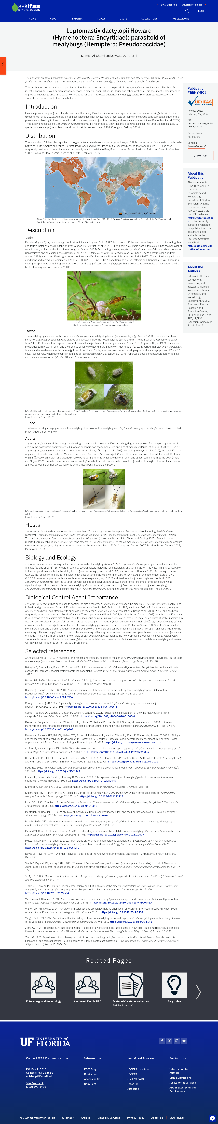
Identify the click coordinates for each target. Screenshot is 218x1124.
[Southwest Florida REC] (87, 985)
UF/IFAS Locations (138, 1069)
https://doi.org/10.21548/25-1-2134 (122, 912)
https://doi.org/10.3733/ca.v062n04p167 (49, 729)
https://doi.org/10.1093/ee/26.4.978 (131, 921)
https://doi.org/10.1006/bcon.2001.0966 (49, 697)
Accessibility (92, 1079)
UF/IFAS (132, 1074)
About (54, 18)
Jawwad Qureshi (196, 146)
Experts (77, 18)
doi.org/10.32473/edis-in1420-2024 (200, 125)
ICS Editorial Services (182, 1082)
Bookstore (90, 1074)
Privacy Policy (135, 1117)
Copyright (90, 1084)
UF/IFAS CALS (135, 1079)
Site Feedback (35, 1083)
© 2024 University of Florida (37, 1117)
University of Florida (192, 4)
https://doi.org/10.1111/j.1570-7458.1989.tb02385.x (118, 752)
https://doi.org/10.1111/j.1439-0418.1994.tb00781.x (121, 902)
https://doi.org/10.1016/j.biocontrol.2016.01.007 (115, 834)
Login (201, 10)
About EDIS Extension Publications (183, 1089)
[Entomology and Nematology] (43, 985)
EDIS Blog (90, 1069)
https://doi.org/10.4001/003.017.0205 (85, 815)
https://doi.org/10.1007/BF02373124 (101, 796)
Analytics (157, 1117)
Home (32, 18)
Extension (133, 1089)
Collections (149, 18)
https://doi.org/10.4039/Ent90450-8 (75, 806)
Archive (85, 1117)
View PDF (201, 156)
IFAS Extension (169, 4)
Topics (101, 18)
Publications (180, 18)
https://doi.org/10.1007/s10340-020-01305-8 (108, 716)
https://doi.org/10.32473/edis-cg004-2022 (133, 761)
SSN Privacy (177, 1117)
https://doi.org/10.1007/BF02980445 (94, 780)
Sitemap (67, 1117)
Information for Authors (179, 1071)
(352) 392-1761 (36, 1086)
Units (123, 18)
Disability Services (109, 1117)
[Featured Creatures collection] (130, 985)
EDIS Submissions (180, 1077)
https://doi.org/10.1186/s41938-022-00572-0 (52, 847)
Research (133, 1084)
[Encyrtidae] (174, 985)
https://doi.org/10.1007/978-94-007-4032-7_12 (133, 742)
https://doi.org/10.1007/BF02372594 (47, 893)
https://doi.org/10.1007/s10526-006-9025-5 (91, 706)
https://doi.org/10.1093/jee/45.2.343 (58, 771)
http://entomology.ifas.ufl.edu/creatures (200, 247)
